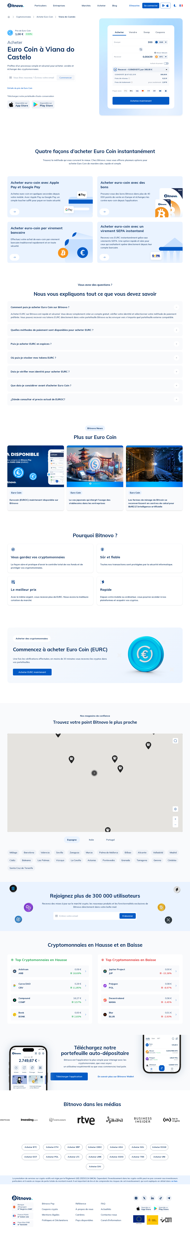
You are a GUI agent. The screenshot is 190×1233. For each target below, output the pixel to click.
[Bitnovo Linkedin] (152, 1198)
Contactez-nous (109, 1214)
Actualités (106, 1209)
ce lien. (174, 1181)
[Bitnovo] (15, 5)
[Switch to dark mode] (175, 5)
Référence (81, 1203)
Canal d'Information (111, 1220)
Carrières (80, 1214)
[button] (181, 5)
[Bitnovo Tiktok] (161, 1198)
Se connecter (151, 5)
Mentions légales (50, 1214)
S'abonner (127, 916)
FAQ (103, 1203)
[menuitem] (40, 5)
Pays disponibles (84, 1220)
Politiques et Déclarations (55, 1220)
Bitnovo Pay (48, 1203)
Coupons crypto (50, 1209)
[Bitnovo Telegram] (169, 1198)
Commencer (65, 77)
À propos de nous (84, 1209)
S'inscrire (134, 5)
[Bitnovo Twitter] (144, 1198)
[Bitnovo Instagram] (136, 1198)
